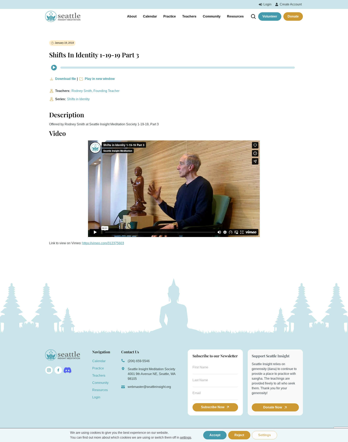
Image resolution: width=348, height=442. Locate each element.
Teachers (189, 16)
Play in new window (100, 78)
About (132, 16)
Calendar (150, 16)
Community (212, 16)
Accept (214, 435)
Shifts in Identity (78, 99)
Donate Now (273, 407)
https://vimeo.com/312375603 (103, 243)
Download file (65, 78)
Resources (235, 16)
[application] (174, 68)
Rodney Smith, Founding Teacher (95, 91)
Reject (239, 435)
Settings (264, 435)
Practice (169, 16)
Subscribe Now (212, 407)
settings (185, 437)
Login (96, 397)
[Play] (54, 68)
